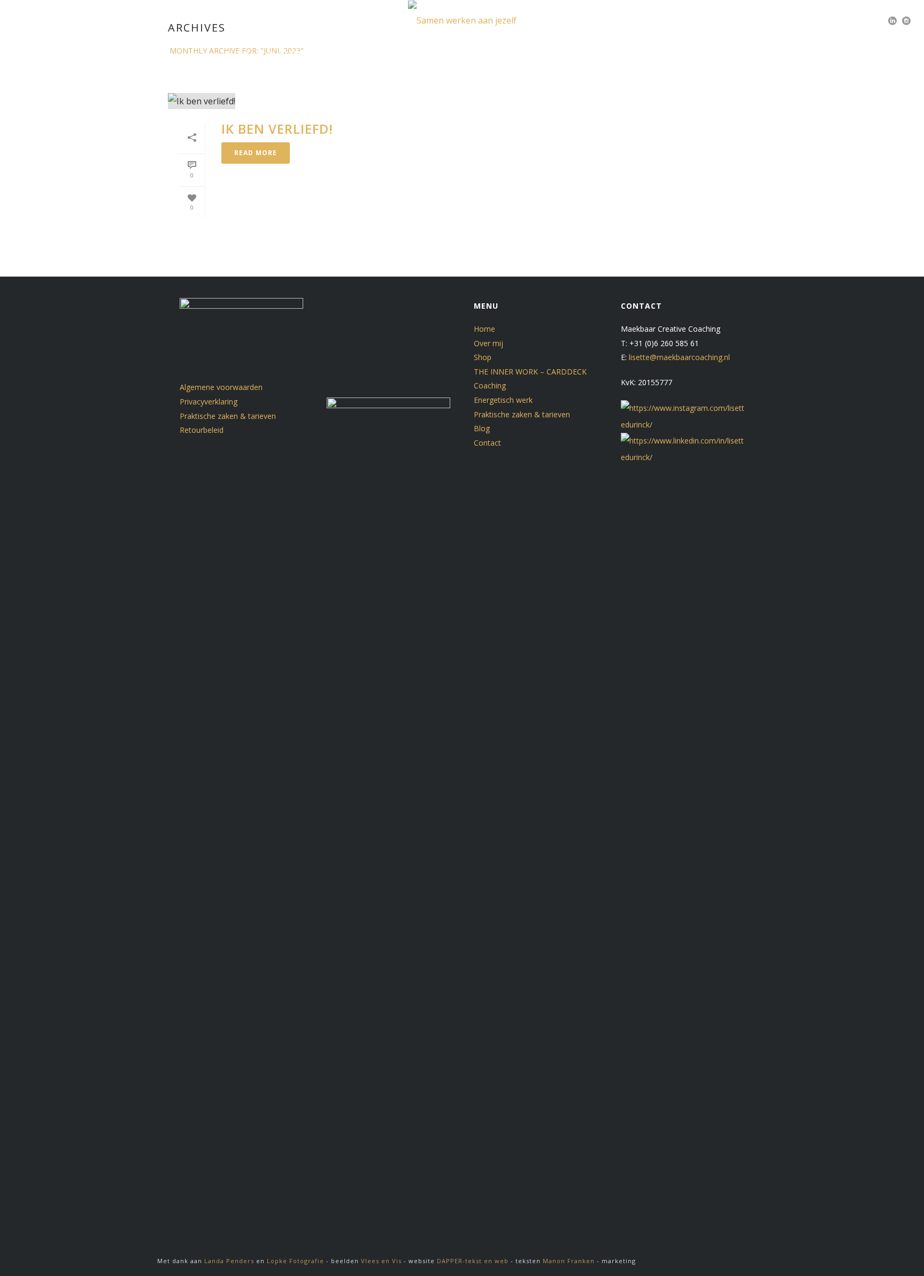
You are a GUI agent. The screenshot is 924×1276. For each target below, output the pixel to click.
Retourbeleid (202, 430)
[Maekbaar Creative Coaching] (462, 20)
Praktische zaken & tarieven (506, 53)
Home (239, 53)
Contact (640, 53)
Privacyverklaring (208, 401)
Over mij (284, 53)
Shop (327, 53)
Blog (594, 53)
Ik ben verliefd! (277, 128)
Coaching (490, 385)
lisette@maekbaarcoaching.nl (679, 357)
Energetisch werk (391, 53)
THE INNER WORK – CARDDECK (530, 371)
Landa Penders (229, 1261)
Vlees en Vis (382, 1261)
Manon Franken (569, 1261)
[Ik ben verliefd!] (379, 100)
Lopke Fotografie (295, 1261)
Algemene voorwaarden (221, 387)
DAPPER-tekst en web (473, 1261)
